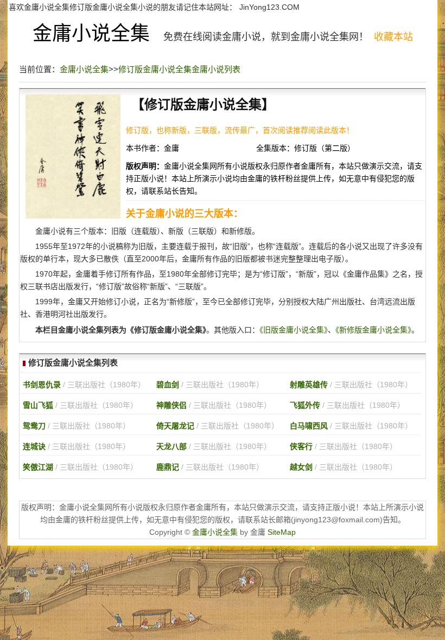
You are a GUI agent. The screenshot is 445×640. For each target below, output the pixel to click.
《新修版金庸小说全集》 (373, 329)
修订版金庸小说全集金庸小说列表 (179, 69)
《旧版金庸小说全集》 (293, 329)
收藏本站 (393, 36)
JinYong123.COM (269, 7)
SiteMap (282, 532)
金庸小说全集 (91, 33)
